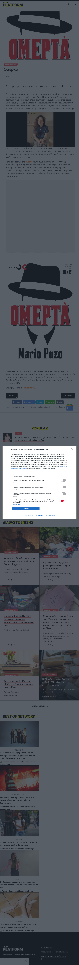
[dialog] (39, 482)
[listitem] (39, 476)
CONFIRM (25, 508)
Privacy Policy (50, 515)
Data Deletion (28, 515)
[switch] (63, 480)
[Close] (73, 450)
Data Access (39, 515)
